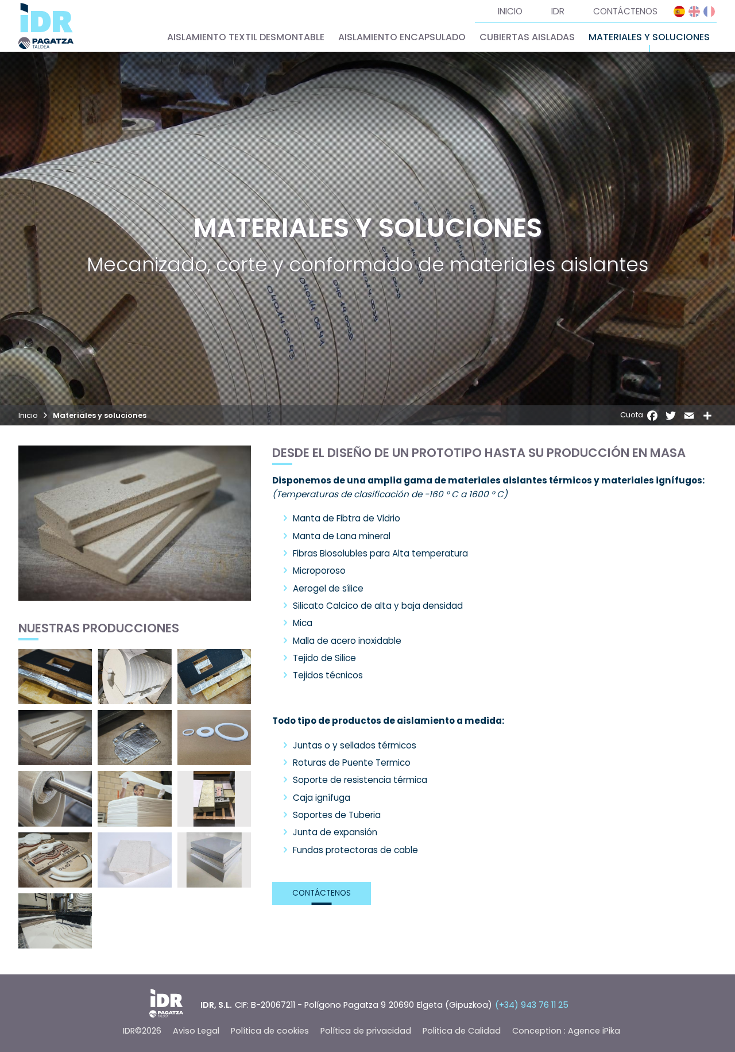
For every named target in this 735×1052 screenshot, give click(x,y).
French (709, 11)
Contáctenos (625, 11)
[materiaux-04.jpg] (214, 737)
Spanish (679, 11)
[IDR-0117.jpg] (134, 737)
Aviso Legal (196, 1030)
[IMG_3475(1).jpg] (134, 676)
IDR (557, 11)
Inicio (510, 11)
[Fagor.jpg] (214, 798)
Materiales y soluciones (649, 37)
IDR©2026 (142, 1030)
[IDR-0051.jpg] (214, 676)
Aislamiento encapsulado (402, 37)
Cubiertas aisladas (527, 37)
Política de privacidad (365, 1030)
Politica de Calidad (462, 1030)
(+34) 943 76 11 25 (531, 1005)
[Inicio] (46, 26)
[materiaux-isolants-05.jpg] (55, 737)
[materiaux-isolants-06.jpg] (55, 676)
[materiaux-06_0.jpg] (55, 798)
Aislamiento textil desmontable (245, 37)
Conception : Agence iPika (566, 1030)
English (694, 11)
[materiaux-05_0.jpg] (134, 798)
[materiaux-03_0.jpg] (55, 921)
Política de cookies (270, 1030)
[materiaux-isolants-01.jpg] (134, 860)
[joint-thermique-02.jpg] (55, 860)
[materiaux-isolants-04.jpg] (214, 860)
